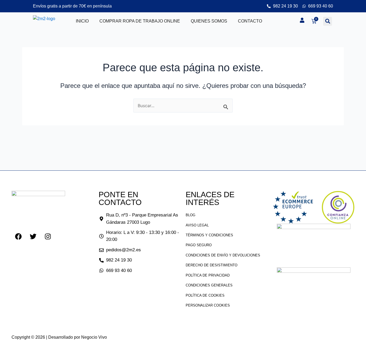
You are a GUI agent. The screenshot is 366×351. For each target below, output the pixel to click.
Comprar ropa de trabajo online (139, 21)
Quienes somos (209, 21)
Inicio (82, 21)
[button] (327, 21)
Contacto (250, 21)
